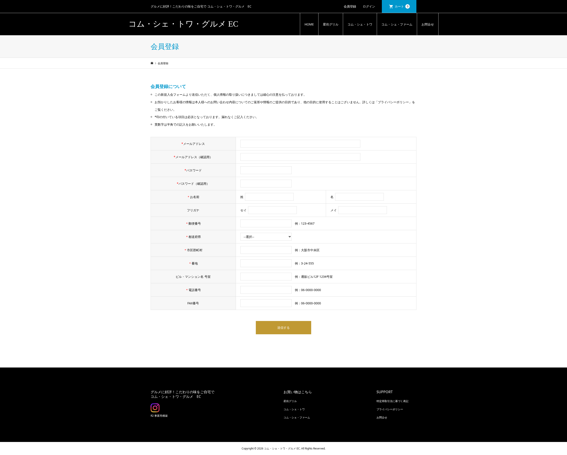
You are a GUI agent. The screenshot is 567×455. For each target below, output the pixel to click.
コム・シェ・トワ (360, 24)
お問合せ (427, 24)
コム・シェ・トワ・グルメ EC (183, 23)
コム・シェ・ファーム (396, 24)
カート (401, 6)
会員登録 (350, 6)
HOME (309, 24)
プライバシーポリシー (390, 409)
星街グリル (330, 24)
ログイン (369, 6)
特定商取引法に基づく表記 (392, 401)
